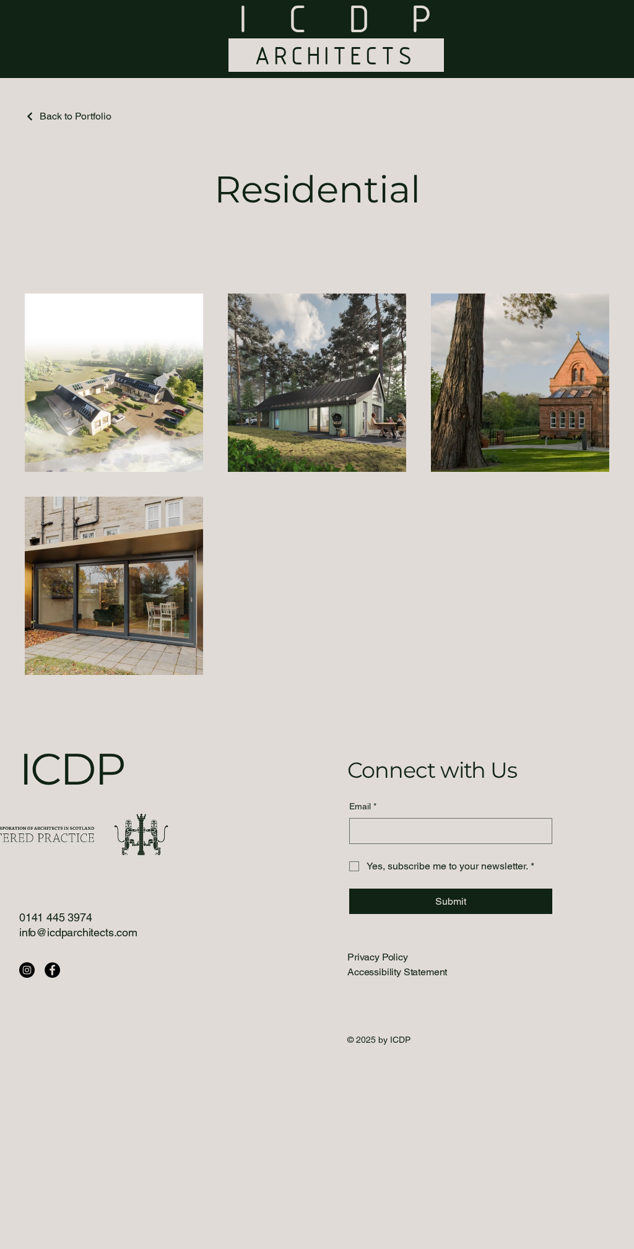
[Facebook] (52, 970)
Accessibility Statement (397, 972)
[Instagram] (27, 970)
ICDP (72, 769)
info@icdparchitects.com (78, 932)
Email (362, 806)
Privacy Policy (377, 957)
